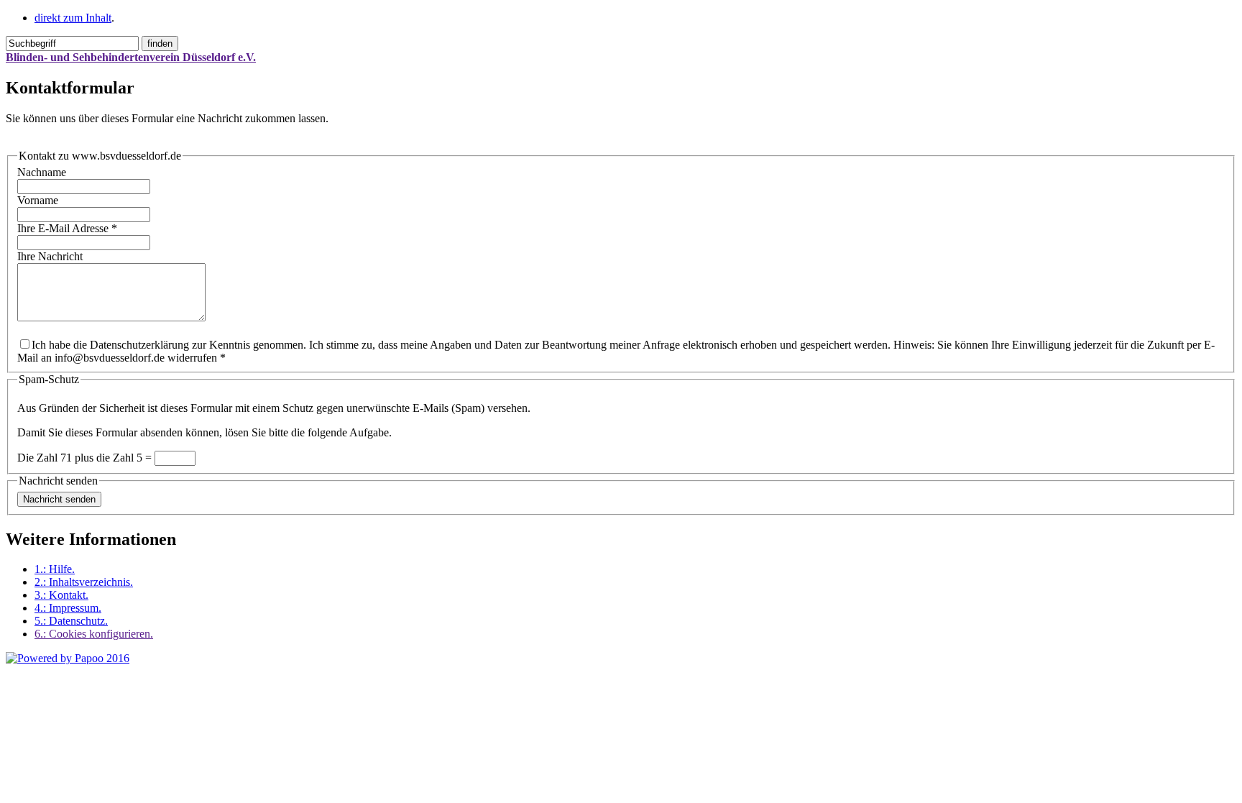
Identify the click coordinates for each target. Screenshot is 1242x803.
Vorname (37, 200)
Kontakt (61, 595)
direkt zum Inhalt (72, 18)
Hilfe (54, 569)
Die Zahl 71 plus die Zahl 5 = (86, 457)
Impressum (67, 608)
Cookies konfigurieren (93, 634)
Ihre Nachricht (50, 256)
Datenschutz (71, 621)
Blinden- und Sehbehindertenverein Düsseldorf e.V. (131, 57)
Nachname (41, 172)
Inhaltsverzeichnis (83, 582)
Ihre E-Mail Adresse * (67, 228)
